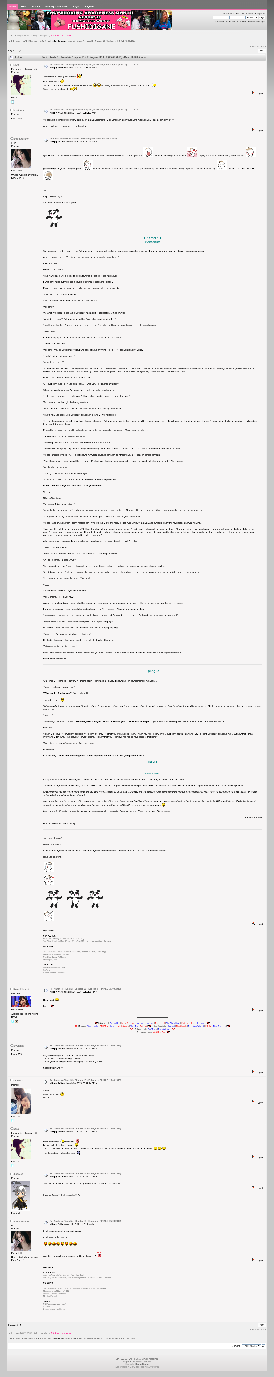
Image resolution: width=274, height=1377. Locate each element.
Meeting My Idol (50, 960)
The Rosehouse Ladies (74, 952)
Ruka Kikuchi (21, 989)
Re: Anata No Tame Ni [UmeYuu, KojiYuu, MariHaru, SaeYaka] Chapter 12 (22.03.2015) (94, 64)
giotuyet (18, 1174)
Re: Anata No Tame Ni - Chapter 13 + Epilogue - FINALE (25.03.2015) (85, 989)
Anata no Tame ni (63, 939)
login (250, 13)
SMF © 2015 (135, 1359)
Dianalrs (18, 1080)
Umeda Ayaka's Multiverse (54, 973)
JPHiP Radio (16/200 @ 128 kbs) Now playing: (40, 36)
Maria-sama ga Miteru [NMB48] (56, 954)
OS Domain (54, 967)
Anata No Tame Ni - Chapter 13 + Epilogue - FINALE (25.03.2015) (83, 138)
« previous (254, 46)
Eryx (16, 65)
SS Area (46, 970)
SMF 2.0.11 (121, 1359)
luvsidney (18, 110)
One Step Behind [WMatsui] (54, 957)
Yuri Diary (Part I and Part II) (77, 941)
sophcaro (69, 41)
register (261, 13)
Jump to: (236, 1346)
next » (263, 46)
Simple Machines (150, 1359)
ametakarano (21, 138)
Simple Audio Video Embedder (137, 1361)
